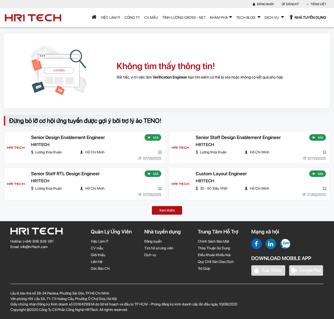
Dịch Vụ (272, 17)
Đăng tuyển (153, 241)
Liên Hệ (96, 262)
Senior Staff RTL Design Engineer (65, 173)
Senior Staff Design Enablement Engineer (238, 137)
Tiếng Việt (318, 4)
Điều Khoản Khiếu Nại (214, 255)
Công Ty (132, 17)
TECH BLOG (246, 17)
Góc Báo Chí (100, 268)
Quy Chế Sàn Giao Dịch (216, 262)
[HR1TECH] (15, 147)
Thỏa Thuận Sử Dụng (214, 248)
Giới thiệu (98, 255)
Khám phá (219, 17)
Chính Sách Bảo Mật (213, 241)
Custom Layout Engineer (221, 173)
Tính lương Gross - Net (184, 17)
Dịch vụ (150, 255)
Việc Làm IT (110, 17)
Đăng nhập (265, 4)
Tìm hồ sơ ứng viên (158, 248)
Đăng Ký (292, 4)
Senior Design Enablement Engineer (68, 137)
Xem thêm (167, 210)
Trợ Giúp (204, 268)
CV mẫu (151, 17)
